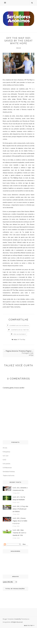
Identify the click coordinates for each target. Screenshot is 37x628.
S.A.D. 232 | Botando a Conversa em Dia (20, 489)
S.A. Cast (5, 455)
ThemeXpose (25, 619)
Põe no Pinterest (20, 334)
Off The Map (21, 339)
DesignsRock (6, 622)
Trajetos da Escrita (8, 475)
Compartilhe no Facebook (19, 325)
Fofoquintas (6, 452)
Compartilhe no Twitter (20, 330)
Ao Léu (5, 448)
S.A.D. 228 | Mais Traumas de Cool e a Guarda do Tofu (19, 532)
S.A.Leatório (6, 463)
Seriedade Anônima (9, 471)
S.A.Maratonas (7, 467)
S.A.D (4, 459)
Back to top (28, 625)
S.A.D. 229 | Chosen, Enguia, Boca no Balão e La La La (20, 520)
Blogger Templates (8, 619)
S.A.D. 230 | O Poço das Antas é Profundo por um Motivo (20, 508)
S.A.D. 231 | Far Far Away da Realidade (19, 498)
